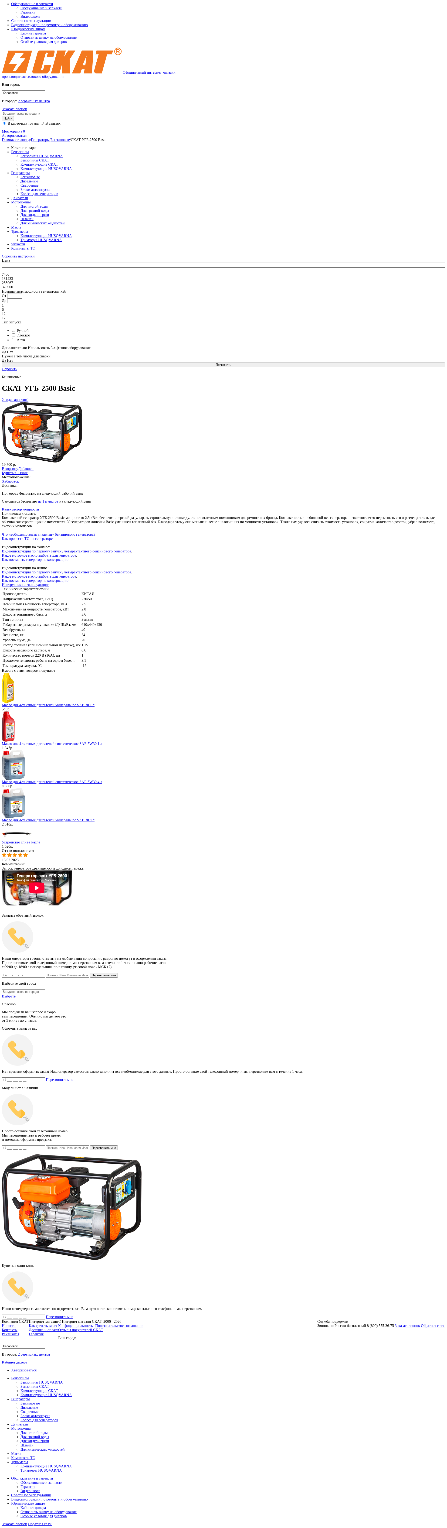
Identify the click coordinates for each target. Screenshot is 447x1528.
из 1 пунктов (48, 501)
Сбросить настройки (18, 256)
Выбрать (9, 996)
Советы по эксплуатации (31, 21)
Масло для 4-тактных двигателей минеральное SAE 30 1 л (48, 705)
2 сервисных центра (34, 101)
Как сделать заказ (43, 1326)
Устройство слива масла (21, 842)
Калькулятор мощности (20, 509)
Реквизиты (10, 1334)
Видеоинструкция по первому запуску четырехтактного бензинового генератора (66, 551)
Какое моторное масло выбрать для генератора (39, 555)
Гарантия (27, 12)
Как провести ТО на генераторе (27, 539)
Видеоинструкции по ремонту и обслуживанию (49, 25)
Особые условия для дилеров (43, 42)
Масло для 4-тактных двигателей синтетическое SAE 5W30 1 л (52, 744)
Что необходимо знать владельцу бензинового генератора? (48, 534)
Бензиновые (60, 140)
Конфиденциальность (75, 1326)
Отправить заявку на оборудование (48, 37)
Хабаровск (10, 481)
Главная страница (16, 140)
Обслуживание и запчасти (32, 4)
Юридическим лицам (28, 29)
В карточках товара (23, 123)
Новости (9, 1326)
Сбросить (9, 369)
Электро (23, 335)
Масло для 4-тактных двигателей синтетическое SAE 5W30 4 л (52, 782)
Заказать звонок (14, 109)
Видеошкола (30, 16)
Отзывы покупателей (80, 1330)
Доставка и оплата (43, 1330)
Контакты (9, 1330)
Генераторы (40, 140)
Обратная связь (40, 1524)
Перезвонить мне (59, 1080)
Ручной (22, 330)
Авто (20, 340)
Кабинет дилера (33, 33)
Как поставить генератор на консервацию (35, 560)
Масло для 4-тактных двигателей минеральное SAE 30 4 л (48, 820)
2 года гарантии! (15, 400)
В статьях (52, 123)
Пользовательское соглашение (119, 1326)
